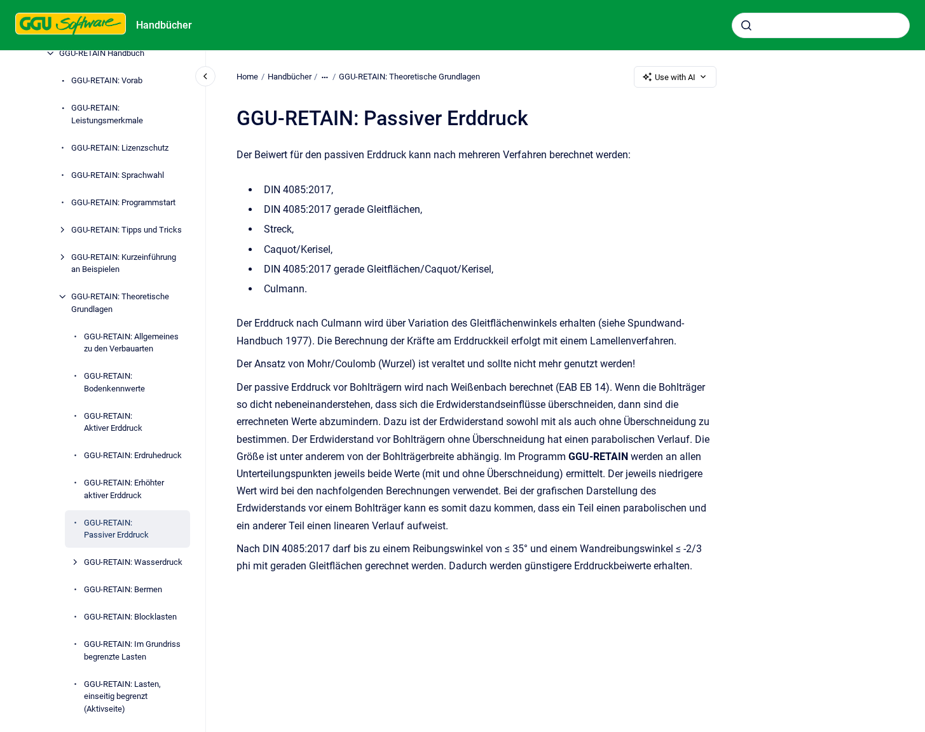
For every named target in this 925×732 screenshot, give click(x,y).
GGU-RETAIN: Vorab (106, 80)
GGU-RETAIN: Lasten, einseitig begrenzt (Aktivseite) (122, 696)
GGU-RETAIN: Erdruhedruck (133, 455)
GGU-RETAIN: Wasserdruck (133, 562)
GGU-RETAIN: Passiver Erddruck (116, 529)
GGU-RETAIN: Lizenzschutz (119, 147)
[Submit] (746, 25)
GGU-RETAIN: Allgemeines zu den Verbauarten (131, 343)
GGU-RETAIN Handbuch (101, 53)
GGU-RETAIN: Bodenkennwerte (114, 382)
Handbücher (164, 25)
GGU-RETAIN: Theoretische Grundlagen (120, 303)
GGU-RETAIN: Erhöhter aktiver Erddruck (124, 489)
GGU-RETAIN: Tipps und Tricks (126, 229)
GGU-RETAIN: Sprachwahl (117, 175)
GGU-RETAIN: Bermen (123, 589)
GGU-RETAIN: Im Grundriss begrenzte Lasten (132, 650)
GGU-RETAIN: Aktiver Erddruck (113, 422)
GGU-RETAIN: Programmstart (123, 202)
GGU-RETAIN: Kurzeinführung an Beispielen (123, 263)
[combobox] (820, 25)
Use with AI (675, 77)
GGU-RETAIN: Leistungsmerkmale (107, 114)
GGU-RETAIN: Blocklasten (130, 616)
